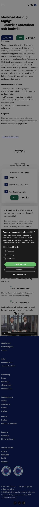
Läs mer (32, 242)
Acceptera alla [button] (20, 264)
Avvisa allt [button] (20, 270)
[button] (19, 274)
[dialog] (19, 253)
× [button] (35, 231)
